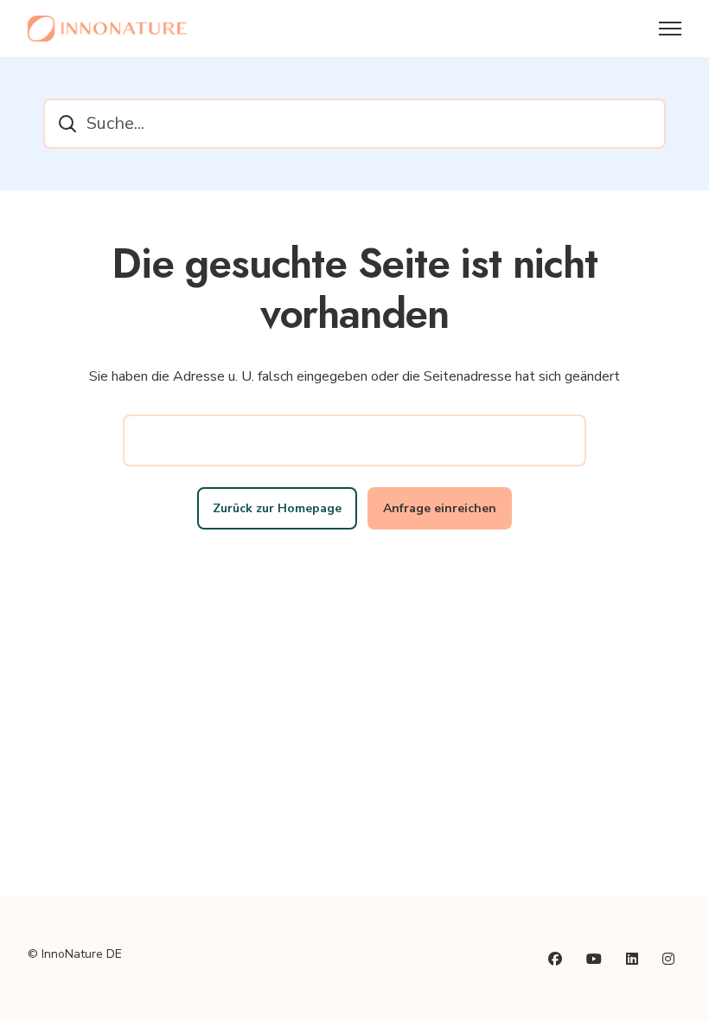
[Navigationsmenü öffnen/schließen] (670, 28)
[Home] (107, 29)
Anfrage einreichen (439, 508)
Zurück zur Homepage (277, 508)
